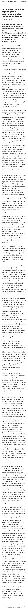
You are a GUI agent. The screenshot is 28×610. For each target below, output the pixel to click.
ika (11, 583)
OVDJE (8, 596)
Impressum (9, 607)
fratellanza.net (9, 1)
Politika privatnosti (17, 607)
